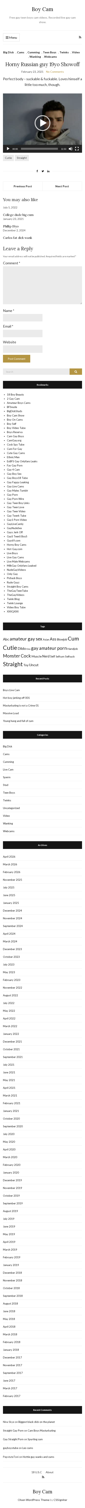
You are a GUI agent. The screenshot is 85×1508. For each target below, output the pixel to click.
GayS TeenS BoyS (17, 536)
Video (76, 52)
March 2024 (10, 941)
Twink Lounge (15, 603)
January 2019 (11, 1265)
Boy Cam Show (15, 415)
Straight (22, 157)
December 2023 (12, 949)
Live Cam (8, 769)
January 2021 (11, 1110)
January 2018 (11, 1349)
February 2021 (11, 1103)
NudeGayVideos (16, 569)
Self (52, 656)
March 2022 (10, 1026)
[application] (42, 123)
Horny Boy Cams (16, 544)
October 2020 (11, 1118)
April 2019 (9, 1241)
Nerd (46, 656)
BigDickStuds (14, 411)
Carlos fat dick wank (17, 238)
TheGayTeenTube (17, 590)
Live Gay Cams (15, 557)
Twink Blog (13, 599)
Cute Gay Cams (16, 453)
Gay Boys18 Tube (17, 477)
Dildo (22, 648)
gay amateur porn (49, 648)
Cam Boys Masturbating (42, 1430)
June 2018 (9, 1311)
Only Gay (12, 574)
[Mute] (71, 149)
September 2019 (13, 1203)
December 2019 (12, 1180)
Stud (5, 784)
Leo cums (27, 1448)
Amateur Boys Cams (18, 402)
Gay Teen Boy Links (18, 503)
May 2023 (9, 972)
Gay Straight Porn (13, 1439)
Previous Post (23, 186)
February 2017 (11, 1396)
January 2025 (11, 902)
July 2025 (8, 887)
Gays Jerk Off (15, 532)
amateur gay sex (26, 638)
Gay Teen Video (16, 511)
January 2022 (11, 1033)
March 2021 (10, 1095)
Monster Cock (17, 655)
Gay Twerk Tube (16, 515)
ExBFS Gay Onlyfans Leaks (22, 461)
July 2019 (8, 1218)
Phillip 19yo (11, 226)
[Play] (8, 149)
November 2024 (12, 918)
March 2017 (10, 1388)
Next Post (62, 186)
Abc (6, 639)
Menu (12, 37)
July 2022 (8, 1003)
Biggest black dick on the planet (36, 1421)
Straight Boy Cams (17, 586)
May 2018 (9, 1319)
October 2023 (11, 956)
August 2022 (10, 995)
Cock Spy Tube (15, 444)
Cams (20, 52)
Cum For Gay (14, 448)
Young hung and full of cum (18, 720)
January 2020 (11, 1172)
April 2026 (9, 856)
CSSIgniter (60, 1499)
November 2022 (12, 987)
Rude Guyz (13, 582)
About (50, 1472)
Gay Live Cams (15, 486)
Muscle (36, 656)
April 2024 (9, 933)
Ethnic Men (13, 457)
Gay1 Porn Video (17, 519)
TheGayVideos (15, 594)
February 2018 (11, 1342)
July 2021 (8, 1064)
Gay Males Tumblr (17, 490)
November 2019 (12, 1188)
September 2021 (13, 1057)
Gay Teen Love (15, 507)
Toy (25, 665)
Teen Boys (49, 52)
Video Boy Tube (16, 607)
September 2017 (13, 1372)
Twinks (64, 52)
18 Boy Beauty (15, 394)
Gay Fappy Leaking (18, 482)
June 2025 (9, 895)
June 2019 (9, 1226)
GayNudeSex (14, 528)
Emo (28, 649)
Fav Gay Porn (15, 465)
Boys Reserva (15, 432)
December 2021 (12, 1041)
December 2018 (12, 1272)
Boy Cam (42, 9)
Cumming (33, 52)
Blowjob (62, 639)
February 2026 (11, 872)
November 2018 (12, 1280)
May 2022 (9, 1010)
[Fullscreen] (77, 149)
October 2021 (11, 1049)
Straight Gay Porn (13, 1430)
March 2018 (10, 1334)
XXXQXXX (13, 611)
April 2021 (9, 1087)
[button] (42, 123)
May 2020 (9, 1141)
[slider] (39, 149)
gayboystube (10, 1448)
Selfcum (60, 656)
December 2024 (12, 910)
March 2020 (10, 1157)
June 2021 (9, 1072)
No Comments (55, 71)
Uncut (34, 665)
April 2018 (9, 1326)
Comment (11, 263)
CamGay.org (14, 440)
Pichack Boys (14, 578)
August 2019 (10, 1211)
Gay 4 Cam (13, 469)
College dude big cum (18, 215)
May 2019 (9, 1234)
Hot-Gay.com (14, 549)
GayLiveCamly (15, 524)
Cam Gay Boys (15, 436)
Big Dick (8, 52)
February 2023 (11, 979)
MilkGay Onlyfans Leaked (21, 565)
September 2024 (13, 926)
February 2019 (11, 1257)
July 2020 (8, 1134)
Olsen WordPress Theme (33, 1499)
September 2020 (13, 1126)
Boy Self (11, 423)
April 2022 (9, 1018)
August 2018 (10, 1303)
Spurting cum (35, 1439)
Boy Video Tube (16, 428)
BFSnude (12, 407)
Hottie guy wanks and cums (38, 1456)
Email (8, 326)
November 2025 (12, 879)
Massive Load (11, 713)
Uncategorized (11, 808)
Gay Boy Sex (14, 473)
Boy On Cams (15, 419)
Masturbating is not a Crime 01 (21, 705)
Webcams (50, 56)
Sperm (6, 777)
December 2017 (12, 1357)
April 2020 (9, 1149)
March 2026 (10, 864)
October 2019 (11, 1195)
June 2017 (9, 1380)
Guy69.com (13, 540)
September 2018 (13, 1295)
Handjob (72, 648)
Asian (46, 639)
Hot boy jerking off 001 (16, 697)
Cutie (8, 157)
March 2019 (10, 1249)
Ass (53, 639)
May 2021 (9, 1080)
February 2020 (11, 1164)
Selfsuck (70, 656)
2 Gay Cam (13, 398)
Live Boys (12, 553)
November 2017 (12, 1365)
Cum (73, 638)
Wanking (35, 56)
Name (8, 310)
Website (9, 342)
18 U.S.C (36, 1472)
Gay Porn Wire (15, 498)
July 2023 (8, 964)
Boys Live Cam (11, 690)
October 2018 (11, 1288)
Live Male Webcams (18, 561)
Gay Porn (12, 494)
